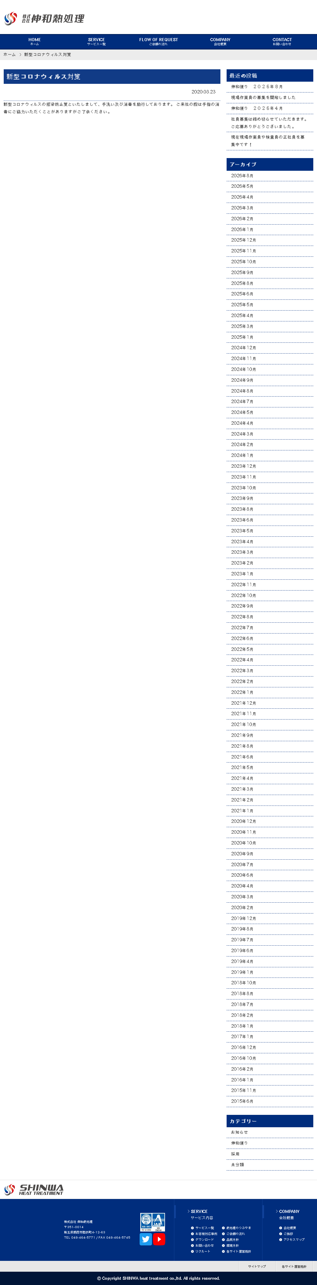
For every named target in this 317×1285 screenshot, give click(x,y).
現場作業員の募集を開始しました (263, 97)
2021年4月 (242, 778)
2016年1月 (242, 1080)
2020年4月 (242, 886)
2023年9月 (242, 498)
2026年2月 (242, 219)
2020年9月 (242, 854)
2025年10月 (244, 262)
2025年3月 (242, 326)
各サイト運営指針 (239, 1251)
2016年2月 (242, 1069)
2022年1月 (242, 692)
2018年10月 (244, 983)
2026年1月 (242, 229)
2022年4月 (242, 660)
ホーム (34, 42)
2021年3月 (242, 789)
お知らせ (240, 1132)
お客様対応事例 (206, 1233)
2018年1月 (242, 1026)
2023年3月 (242, 552)
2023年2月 (242, 563)
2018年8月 (242, 993)
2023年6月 (242, 520)
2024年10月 (244, 369)
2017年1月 (242, 1036)
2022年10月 (244, 595)
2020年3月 (242, 897)
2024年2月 (242, 444)
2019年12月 (244, 918)
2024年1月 (242, 455)
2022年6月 (242, 638)
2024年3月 (242, 434)
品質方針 (233, 1239)
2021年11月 (244, 713)
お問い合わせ (282, 42)
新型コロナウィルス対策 (48, 54)
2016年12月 (244, 1047)
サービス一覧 (96, 42)
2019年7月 (242, 940)
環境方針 (233, 1245)
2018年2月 (242, 1015)
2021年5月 (242, 767)
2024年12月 (244, 348)
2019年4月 (242, 961)
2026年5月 (242, 186)
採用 (235, 1154)
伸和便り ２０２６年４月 (257, 108)
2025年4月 (242, 315)
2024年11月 (244, 358)
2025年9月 (242, 272)
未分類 (237, 1165)
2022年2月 (242, 681)
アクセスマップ (294, 1239)
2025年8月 (242, 283)
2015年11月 (244, 1090)
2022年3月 (242, 670)
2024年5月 (242, 412)
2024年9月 (242, 380)
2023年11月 (244, 477)
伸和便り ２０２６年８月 (257, 86)
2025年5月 (242, 305)
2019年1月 (242, 972)
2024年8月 (242, 391)
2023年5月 (242, 531)
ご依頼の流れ (158, 42)
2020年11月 (244, 832)
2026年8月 (242, 176)
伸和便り (240, 1143)
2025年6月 (242, 294)
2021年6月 (242, 757)
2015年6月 (242, 1101)
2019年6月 (242, 950)
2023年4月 (242, 541)
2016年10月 (244, 1058)
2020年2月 (242, 907)
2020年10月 (244, 843)
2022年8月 (242, 617)
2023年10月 (244, 488)
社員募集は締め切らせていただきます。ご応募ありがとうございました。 (270, 123)
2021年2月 (242, 800)
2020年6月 (242, 875)
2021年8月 (242, 746)
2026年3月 (242, 208)
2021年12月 (244, 703)
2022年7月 (242, 627)
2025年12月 (244, 240)
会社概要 (220, 42)
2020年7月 (242, 864)
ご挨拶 (288, 1233)
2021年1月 (242, 811)
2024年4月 (242, 423)
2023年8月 (242, 509)
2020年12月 (244, 821)
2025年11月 (244, 251)
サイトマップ (257, 1266)
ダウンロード (205, 1239)
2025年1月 (242, 337)
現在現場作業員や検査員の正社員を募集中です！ (268, 141)
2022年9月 (242, 606)
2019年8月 (242, 929)
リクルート (203, 1251)
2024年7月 (242, 401)
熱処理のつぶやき (239, 1227)
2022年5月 (242, 649)
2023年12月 (244, 466)
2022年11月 (244, 584)
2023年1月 (242, 574)
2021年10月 (244, 724)
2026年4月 (242, 197)
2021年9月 (242, 735)
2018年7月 (242, 1004)
